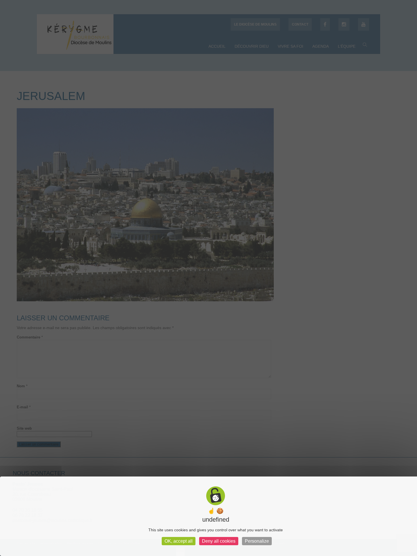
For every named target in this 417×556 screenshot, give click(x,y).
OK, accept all (179, 541)
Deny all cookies (218, 541)
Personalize (257, 541)
